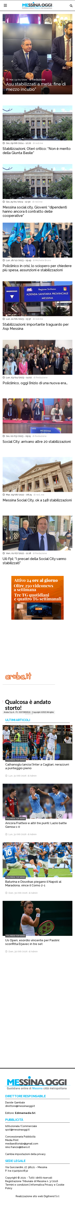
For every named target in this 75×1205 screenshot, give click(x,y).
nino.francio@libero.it (17, 1147)
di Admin (32, 775)
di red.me (37, 143)
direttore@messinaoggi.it (20, 1106)
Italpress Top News (15, 760)
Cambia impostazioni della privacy (25, 1154)
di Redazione (36, 79)
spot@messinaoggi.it (17, 1129)
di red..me (38, 494)
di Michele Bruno (41, 260)
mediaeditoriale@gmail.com (21, 1143)
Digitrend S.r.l (51, 1196)
